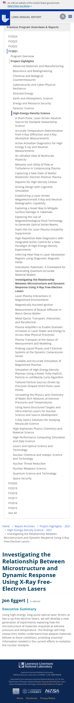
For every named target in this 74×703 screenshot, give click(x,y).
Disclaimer (31, 698)
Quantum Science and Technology (34, 473)
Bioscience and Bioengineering (32, 71)
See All (12, 513)
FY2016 (12, 503)
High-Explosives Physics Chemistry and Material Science (37, 430)
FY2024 (12, 36)
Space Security (22, 478)
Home (6, 526)
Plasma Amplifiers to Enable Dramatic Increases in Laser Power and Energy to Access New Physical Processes (40, 330)
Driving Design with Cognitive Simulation (34, 188)
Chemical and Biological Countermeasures (28, 78)
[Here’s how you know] (37, 4)
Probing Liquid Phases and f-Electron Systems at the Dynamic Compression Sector (39, 352)
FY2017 (12, 498)
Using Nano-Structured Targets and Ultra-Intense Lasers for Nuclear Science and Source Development (38, 411)
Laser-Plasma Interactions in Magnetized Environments (33, 298)
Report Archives (25, 526)
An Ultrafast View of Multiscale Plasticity (34, 157)
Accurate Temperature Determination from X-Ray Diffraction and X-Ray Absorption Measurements (39, 134)
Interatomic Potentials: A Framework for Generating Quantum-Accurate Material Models (40, 270)
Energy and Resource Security (32, 103)
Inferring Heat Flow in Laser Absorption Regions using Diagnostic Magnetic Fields (40, 258)
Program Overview (22, 56)
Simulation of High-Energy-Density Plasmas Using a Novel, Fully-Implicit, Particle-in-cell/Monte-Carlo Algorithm (39, 373)
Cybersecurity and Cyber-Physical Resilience (34, 86)
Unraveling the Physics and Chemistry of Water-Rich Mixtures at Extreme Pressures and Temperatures (39, 398)
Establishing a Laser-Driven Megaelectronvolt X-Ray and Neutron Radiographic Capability (38, 199)
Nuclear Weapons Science (29, 468)
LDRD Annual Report (26, 17)
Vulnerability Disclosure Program (50, 684)
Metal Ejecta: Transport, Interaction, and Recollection (38, 320)
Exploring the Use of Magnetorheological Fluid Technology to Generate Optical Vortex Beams (39, 220)
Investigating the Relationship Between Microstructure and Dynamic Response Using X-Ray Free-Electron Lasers (40, 285)
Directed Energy (23, 93)
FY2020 (12, 483)
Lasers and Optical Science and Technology (33, 448)
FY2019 (12, 488)
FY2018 (12, 493)
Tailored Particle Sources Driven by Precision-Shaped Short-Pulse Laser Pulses (37, 386)
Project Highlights (22, 61)
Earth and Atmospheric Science (33, 98)
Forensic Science (23, 108)
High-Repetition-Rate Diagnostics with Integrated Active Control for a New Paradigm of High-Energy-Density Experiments (39, 243)
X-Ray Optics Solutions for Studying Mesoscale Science (37, 421)
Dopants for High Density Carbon (36, 182)
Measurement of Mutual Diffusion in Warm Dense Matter (38, 311)
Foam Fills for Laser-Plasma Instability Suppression (39, 231)
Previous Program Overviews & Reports (33, 27)
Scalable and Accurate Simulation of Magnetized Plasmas (38, 363)
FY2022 (12, 46)
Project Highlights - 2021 (55, 526)
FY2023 (12, 41)
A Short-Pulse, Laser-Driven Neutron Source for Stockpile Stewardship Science (38, 121)
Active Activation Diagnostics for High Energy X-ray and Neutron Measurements (38, 147)
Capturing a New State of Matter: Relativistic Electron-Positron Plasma (38, 175)
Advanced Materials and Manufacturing (38, 66)
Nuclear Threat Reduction (29, 463)
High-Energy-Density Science (31, 113)
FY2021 (13, 51)
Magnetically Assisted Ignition (34, 304)
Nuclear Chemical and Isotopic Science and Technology (37, 456)
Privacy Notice (47, 698)
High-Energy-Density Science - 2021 (29, 530)
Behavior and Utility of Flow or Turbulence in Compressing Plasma (37, 166)
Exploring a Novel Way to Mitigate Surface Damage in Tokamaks (36, 210)
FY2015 (12, 508)
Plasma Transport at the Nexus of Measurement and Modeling (36, 341)
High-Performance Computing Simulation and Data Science (39, 439)
